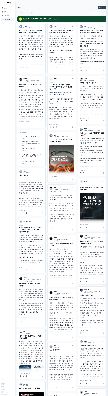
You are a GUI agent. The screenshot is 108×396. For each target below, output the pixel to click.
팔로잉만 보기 (102, 12)
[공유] (26, 70)
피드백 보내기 (3, 383)
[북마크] (43, 70)
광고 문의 (3, 389)
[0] (20, 70)
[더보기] (42, 26)
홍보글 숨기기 (93, 12)
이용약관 (2, 386)
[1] (20, 376)
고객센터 (2, 384)
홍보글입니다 (22, 225)
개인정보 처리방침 (4, 387)
